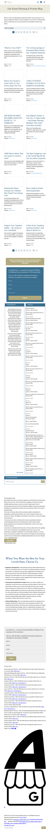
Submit (25, 298)
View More (19, 472)
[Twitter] (12, 728)
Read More (10, 540)
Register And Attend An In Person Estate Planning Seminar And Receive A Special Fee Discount (25, 261)
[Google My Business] (25, 805)
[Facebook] (11, 728)
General (10, 65)
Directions (28, 350)
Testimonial (11, 305)
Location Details (29, 316)
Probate (32, 65)
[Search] (38, 2)
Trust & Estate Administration (40, 65)
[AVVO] (25, 768)
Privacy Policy (23, 817)
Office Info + (17, 671)
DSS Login (11, 825)
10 (33, 32)
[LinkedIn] (14, 728)
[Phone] (41, 2)
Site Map (6, 825)
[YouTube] (15, 728)
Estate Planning (34, 100)
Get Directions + (22, 683)
